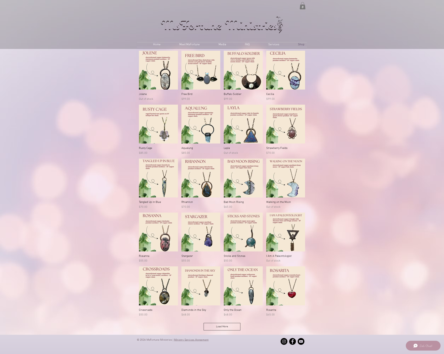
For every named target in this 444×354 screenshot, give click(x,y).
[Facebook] (292, 341)
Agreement (201, 339)
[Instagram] (284, 341)
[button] (303, 5)
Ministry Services (184, 339)
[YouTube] (301, 341)
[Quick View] (158, 70)
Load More (222, 326)
